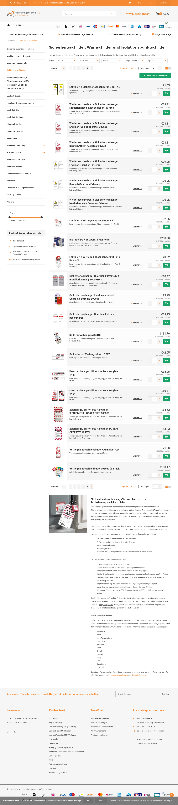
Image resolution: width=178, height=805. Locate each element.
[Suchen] (112, 14)
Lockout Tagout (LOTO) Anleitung (62, 727)
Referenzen (53, 743)
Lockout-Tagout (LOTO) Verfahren (62, 735)
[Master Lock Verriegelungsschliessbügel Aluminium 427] (58, 452)
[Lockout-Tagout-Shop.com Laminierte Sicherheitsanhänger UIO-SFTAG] (58, 89)
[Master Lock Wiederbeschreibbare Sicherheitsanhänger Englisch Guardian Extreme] (58, 166)
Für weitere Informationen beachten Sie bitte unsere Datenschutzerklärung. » (141, 801)
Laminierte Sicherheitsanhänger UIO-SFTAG (94, 86)
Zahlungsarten (55, 756)
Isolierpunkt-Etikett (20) (17, 85)
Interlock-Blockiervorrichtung (20, 103)
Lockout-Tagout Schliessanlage (62, 731)
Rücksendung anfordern (59, 772)
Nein (100, 801)
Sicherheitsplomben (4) (17, 78)
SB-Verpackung (14, 195)
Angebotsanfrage (163, 34)
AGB (51, 760)
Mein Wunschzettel (98, 731)
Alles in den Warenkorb (155, 75)
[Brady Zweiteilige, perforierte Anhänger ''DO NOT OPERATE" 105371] (58, 433)
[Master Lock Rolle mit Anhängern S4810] (58, 338)
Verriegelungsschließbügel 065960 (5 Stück (94, 468)
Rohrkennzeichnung (16, 145)
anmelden (164, 3)
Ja (88, 801)
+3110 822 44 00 (19, 3)
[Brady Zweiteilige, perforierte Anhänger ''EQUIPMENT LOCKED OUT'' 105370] (58, 414)
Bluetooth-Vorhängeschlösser (20, 188)
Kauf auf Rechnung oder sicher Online (26, 34)
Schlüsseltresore (14, 167)
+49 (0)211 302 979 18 (146, 727)
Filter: (51, 61)
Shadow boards (14, 124)
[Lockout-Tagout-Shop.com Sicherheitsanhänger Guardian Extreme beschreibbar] (58, 318)
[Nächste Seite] (91, 68)
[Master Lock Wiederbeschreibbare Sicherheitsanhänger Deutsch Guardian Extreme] (58, 185)
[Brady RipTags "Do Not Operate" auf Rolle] (58, 242)
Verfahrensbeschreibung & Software (19, 177)
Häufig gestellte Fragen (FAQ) (61, 747)
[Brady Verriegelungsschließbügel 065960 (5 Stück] (58, 471)
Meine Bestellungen (99, 723)
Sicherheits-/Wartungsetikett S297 (89, 354)
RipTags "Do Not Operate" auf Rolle (89, 239)
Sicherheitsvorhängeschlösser (20, 49)
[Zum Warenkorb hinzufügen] (166, 93)
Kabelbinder (12, 138)
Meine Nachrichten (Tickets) (102, 727)
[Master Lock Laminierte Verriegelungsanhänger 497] (58, 223)
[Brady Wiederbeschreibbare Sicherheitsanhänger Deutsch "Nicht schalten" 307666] (58, 147)
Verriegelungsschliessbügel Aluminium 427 (94, 449)
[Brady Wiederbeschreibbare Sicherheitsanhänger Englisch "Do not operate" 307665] (58, 128)
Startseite (11, 41)
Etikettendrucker (14, 152)
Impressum (53, 718)
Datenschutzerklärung (58, 764)
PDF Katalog (54, 739)
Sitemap (52, 768)
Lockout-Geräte (14, 96)
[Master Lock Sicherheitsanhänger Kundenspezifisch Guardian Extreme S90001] (58, 299)
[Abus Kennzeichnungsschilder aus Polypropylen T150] (58, 395)
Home (8, 25)
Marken (10, 202)
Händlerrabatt (18, 241)
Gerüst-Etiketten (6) (15, 88)
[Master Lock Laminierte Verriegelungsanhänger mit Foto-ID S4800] (58, 261)
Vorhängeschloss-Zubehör (19, 56)
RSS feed (41, 789)
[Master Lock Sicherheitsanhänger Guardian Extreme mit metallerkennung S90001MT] (58, 280)
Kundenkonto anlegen (100, 718)
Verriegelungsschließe (17, 63)
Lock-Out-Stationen (15, 117)
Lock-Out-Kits (13, 110)
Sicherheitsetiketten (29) (18, 81)
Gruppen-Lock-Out (15, 131)
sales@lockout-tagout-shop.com (150, 731)
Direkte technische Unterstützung (126, 34)
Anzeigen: (145, 68)
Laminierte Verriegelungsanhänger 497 (91, 220)
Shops (18, 25)
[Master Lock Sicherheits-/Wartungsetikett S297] (58, 357)
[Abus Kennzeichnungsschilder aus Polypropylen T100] (58, 376)
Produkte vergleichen (99, 735)
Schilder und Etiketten (28, 41)
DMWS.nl (32, 789)
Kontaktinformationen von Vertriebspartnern (66, 752)
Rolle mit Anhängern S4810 (85, 335)
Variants (137, 93)
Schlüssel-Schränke (16, 160)
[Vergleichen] (130, 3)
